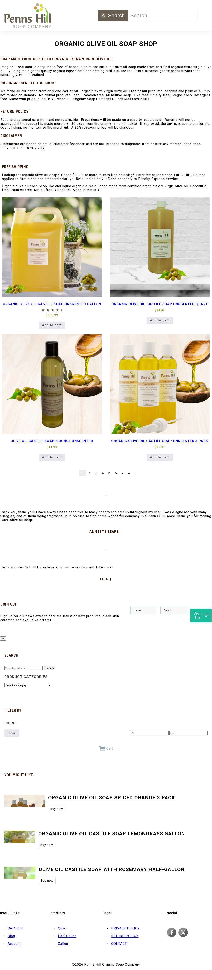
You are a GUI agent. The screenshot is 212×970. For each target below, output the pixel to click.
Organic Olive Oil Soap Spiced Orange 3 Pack (111, 798)
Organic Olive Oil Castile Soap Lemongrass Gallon (111, 834)
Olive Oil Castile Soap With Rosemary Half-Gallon (112, 869)
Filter (12, 733)
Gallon (63, 944)
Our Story (15, 928)
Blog (11, 936)
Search (49, 668)
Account (14, 944)
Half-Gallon (67, 936)
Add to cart (52, 325)
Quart (62, 928)
